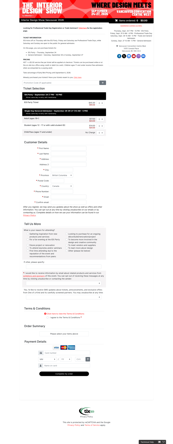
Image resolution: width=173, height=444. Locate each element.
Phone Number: (42, 191)
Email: (46, 197)
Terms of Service (92, 425)
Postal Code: (43, 181)
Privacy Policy (86, 416)
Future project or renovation (42, 245)
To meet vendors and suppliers (82, 245)
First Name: (43, 148)
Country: (45, 186)
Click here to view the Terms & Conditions (65, 314)
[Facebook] (119, 56)
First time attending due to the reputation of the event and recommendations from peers (43, 254)
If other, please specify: (33, 262)
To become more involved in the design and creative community (82, 240)
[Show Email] (159, 442)
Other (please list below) (79, 251)
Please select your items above (64, 334)
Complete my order (64, 374)
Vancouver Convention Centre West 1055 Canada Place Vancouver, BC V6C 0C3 (132, 48)
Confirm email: (42, 202)
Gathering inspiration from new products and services (43, 235)
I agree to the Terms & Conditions (65, 317)
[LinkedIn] (129, 56)
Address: (45, 159)
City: (46, 170)
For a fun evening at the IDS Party (45, 239)
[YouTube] (134, 56)
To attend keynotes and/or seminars (46, 248)
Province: (44, 175)
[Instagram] (138, 56)
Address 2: (44, 164)
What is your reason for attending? (39, 230)
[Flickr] (143, 56)
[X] (124, 56)
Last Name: (43, 154)
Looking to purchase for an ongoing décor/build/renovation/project (84, 235)
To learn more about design (80, 248)
